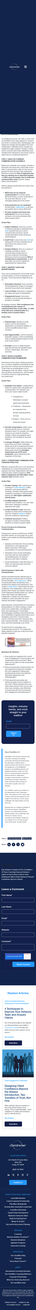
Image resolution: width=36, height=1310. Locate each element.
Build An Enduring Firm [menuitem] (18, 1218)
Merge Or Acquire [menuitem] (18, 1221)
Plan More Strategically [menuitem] (18, 1204)
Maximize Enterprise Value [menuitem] (18, 1216)
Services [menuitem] (18, 1230)
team (7, 231)
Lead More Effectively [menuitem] (18, 1210)
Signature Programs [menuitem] (18, 1243)
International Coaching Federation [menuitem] (18, 1271)
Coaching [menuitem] (18, 1234)
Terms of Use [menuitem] (24, 1302)
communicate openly (11, 1027)
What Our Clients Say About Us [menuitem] (18, 1280)
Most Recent (27, 838)
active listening (19, 488)
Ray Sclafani (9, 1037)
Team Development (14, 838)
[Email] (22, 844)
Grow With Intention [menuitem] (18, 1198)
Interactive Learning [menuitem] (18, 1246)
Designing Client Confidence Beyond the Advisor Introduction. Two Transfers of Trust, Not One (18, 1093)
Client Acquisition (11, 1001)
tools (28, 240)
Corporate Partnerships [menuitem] (18, 1277)
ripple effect (12, 587)
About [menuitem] (18, 1267)
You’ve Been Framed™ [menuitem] (18, 1261)
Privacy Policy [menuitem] (10, 1302)
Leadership (23, 1081)
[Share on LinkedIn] (9, 844)
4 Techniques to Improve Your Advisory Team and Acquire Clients (18, 1013)
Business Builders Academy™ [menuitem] (18, 1237)
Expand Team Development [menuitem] (18, 1213)
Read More (13, 1043)
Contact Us (18, 1182)
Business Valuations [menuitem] (18, 1240)
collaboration (20, 207)
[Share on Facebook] (13, 844)
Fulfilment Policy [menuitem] (13, 1305)
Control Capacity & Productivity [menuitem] (18, 1201)
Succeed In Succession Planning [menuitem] (18, 1224)
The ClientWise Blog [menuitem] (18, 1255)
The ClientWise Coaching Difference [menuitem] (18, 1274)
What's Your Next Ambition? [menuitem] (18, 1194)
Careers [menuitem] (26, 1305)
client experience (20, 581)
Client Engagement (11, 1081)
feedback (22, 514)
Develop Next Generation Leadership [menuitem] (18, 1207)
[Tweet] (18, 844)
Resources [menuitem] (18, 1252)
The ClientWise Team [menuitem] (18, 1283)
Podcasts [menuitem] (18, 1258)
